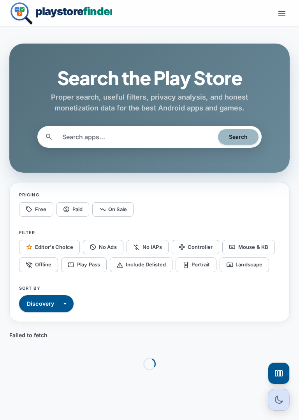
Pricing (29, 195)
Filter (27, 232)
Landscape (244, 265)
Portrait (196, 265)
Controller (195, 247)
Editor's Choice (49, 247)
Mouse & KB (248, 247)
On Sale (113, 209)
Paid (73, 209)
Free (36, 209)
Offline (38, 265)
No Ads (103, 247)
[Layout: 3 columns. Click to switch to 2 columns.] (279, 373)
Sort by (29, 288)
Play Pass (84, 265)
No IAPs (147, 247)
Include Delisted (141, 265)
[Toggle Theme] (279, 400)
